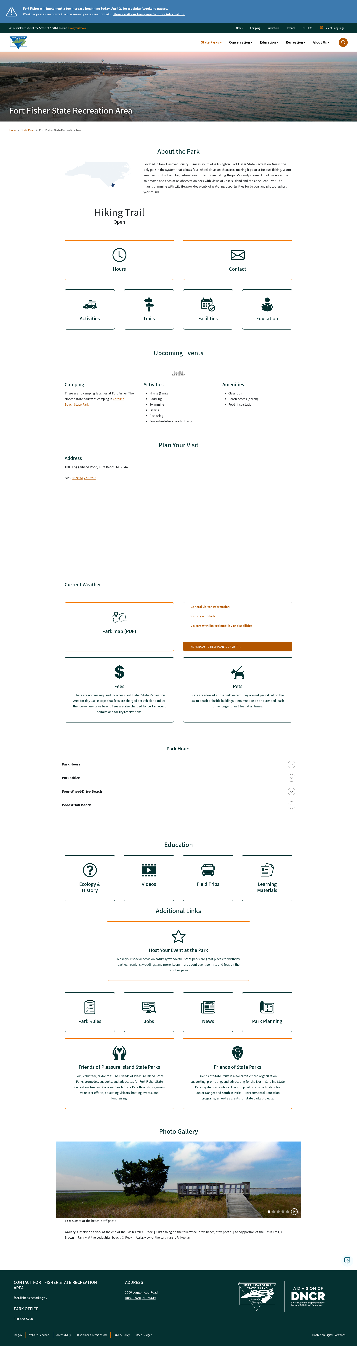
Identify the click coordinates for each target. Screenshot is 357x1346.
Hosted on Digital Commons (328, 1335)
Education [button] (268, 42)
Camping (255, 28)
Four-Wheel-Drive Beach (82, 791)
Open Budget (144, 1335)
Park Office (71, 778)
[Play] (294, 1211)
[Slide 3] (283, 1211)
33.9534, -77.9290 (84, 478)
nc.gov (18, 1335)
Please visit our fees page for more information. (149, 14)
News (239, 28)
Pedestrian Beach (76, 805)
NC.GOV (307, 28)
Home (12, 130)
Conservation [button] (239, 42)
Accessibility (63, 1335)
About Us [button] (320, 42)
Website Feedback (39, 1335)
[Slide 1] (273, 1211)
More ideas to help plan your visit (214, 647)
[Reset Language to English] (321, 28)
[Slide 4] (287, 1211)
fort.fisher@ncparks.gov (30, 1298)
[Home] (18, 38)
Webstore (273, 28)
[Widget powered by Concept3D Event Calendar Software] (178, 373)
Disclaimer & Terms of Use (92, 1335)
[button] (343, 42)
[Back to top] (347, 1261)
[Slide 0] (269, 1211)
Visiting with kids (203, 616)
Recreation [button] (294, 42)
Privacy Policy (122, 1335)
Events (291, 28)
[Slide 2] (278, 1211)
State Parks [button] (210, 42)
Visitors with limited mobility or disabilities (221, 626)
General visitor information (210, 607)
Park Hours (71, 764)
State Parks (28, 130)
